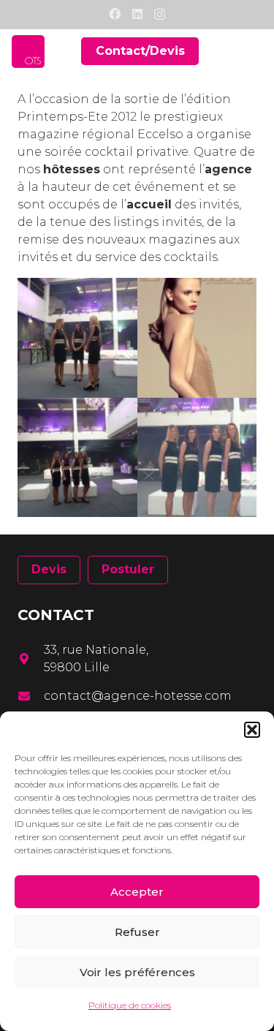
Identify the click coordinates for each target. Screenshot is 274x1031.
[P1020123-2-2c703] (197, 458)
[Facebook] (115, 14)
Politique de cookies (129, 1005)
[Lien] (28, 51)
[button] (252, 729)
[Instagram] (159, 14)
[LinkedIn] (137, 14)
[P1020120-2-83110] (77, 458)
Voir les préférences (137, 972)
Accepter (137, 892)
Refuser (137, 932)
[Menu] (253, 51)
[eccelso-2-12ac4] (197, 338)
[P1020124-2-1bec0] (77, 338)
